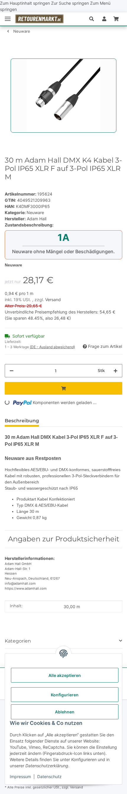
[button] (94, 19)
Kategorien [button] (18, 641)
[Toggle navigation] (8, 19)
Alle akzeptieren (64, 675)
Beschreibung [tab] (22, 420)
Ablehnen (64, 711)
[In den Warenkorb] (9, 55)
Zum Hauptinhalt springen (25, 3)
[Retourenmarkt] (39, 19)
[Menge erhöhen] (115, 370)
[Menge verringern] (11, 370)
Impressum (20, 776)
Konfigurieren (65, 694)
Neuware (35, 212)
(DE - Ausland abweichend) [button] (52, 347)
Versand (53, 299)
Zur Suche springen (70, 3)
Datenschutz (49, 776)
